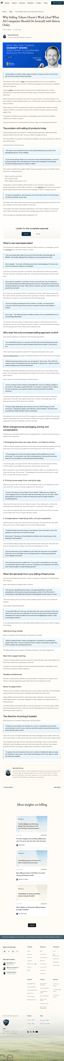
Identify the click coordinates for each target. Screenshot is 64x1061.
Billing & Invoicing (31, 999)
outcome (9, 249)
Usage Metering (31, 983)
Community (43, 964)
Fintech (29, 1023)
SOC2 (28, 970)
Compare (29, 960)
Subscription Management (43, 1007)
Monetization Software (43, 984)
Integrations (30, 993)
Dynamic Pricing (44, 1003)
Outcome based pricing (10, 356)
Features (29, 957)
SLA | (8, 1033)
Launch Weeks (43, 957)
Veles (22, 81)
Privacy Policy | (6, 1031)
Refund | (13, 1031)
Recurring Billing (44, 996)
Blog (10, 11)
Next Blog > (58, 787)
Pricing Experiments (32, 990)
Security (29, 967)
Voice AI (29, 1020)
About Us (29, 954)
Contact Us (43, 970)
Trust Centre (43, 967)
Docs (54, 951)
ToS (17, 1031)
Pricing (45, 3)
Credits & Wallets (31, 987)
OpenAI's (40, 187)
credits (10, 90)
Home (4, 11)
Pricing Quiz (43, 1020)
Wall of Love (30, 964)
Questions (42, 973)
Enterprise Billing (44, 988)
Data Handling (13, 1033)
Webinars (42, 960)
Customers (43, 954)
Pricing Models (31, 996)
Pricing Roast (43, 1023)
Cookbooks (56, 958)
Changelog (56, 962)
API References (56, 955)
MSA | (4, 1033)
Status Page (56, 965)
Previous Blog (8, 787)
